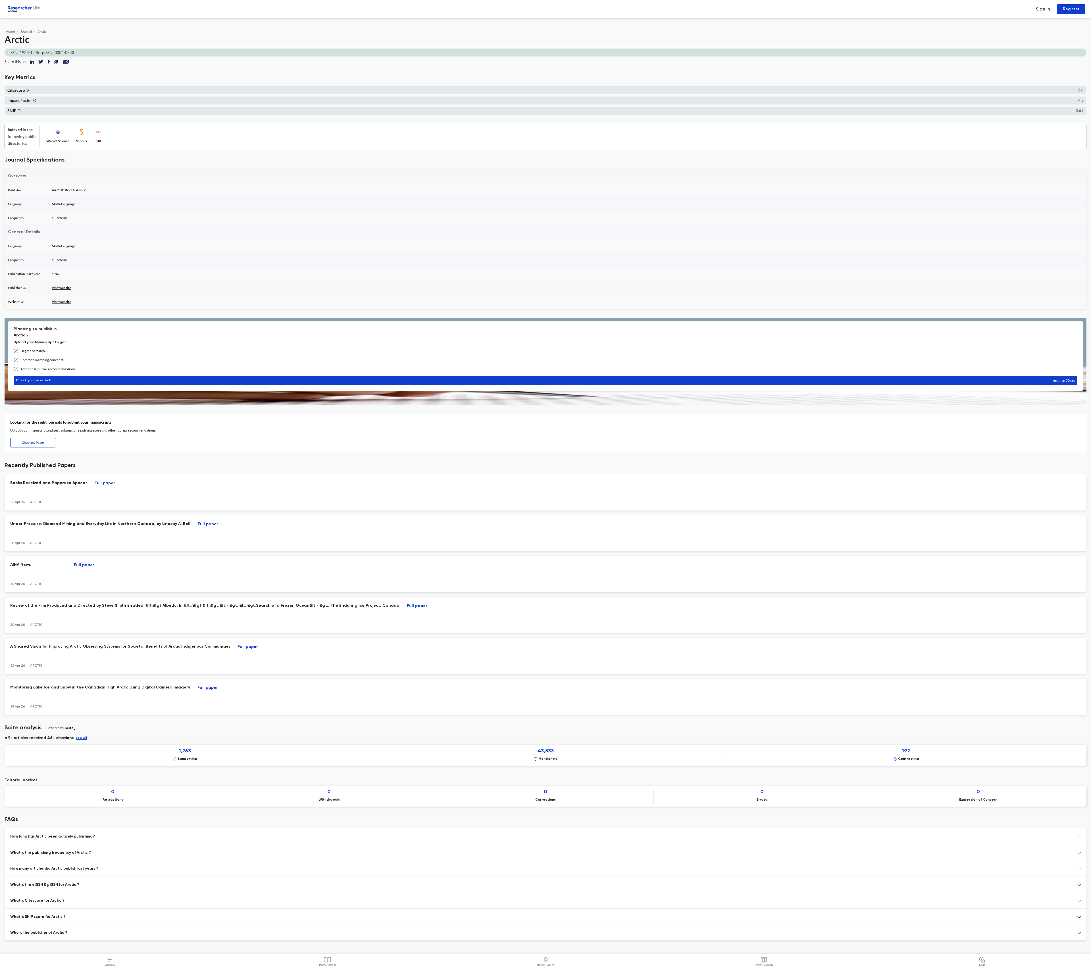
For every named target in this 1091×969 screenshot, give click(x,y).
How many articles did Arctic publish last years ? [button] (54, 868)
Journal (26, 31)
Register (1071, 9)
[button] (27, 90)
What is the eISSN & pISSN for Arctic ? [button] (44, 885)
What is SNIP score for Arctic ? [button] (38, 917)
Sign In (1043, 9)
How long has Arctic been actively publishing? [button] (52, 836)
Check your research (545, 380)
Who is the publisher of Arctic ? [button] (38, 933)
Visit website (61, 288)
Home (10, 31)
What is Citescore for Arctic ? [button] (37, 901)
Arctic (42, 31)
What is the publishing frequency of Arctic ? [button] (50, 853)
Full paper (105, 483)
